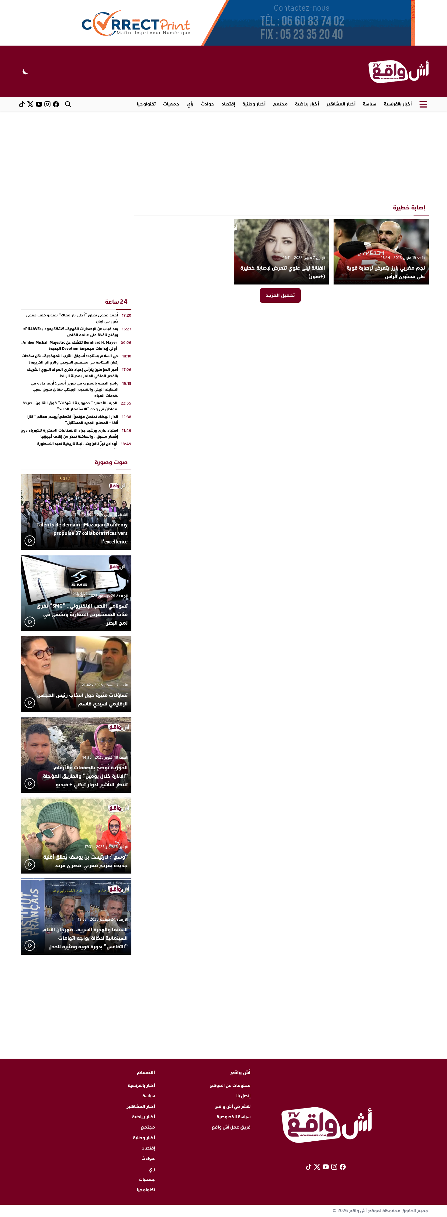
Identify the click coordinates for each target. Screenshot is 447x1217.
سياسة (369, 104)
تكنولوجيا (146, 104)
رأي (190, 104)
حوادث (207, 104)
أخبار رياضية (307, 104)
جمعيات (171, 104)
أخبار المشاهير (340, 104)
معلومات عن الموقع (230, 1085)
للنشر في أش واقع (233, 1106)
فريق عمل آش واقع (231, 1127)
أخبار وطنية (253, 104)
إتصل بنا (243, 1096)
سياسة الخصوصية (234, 1117)
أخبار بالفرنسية (398, 104)
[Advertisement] (223, 157)
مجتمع (280, 104)
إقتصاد (228, 104)
